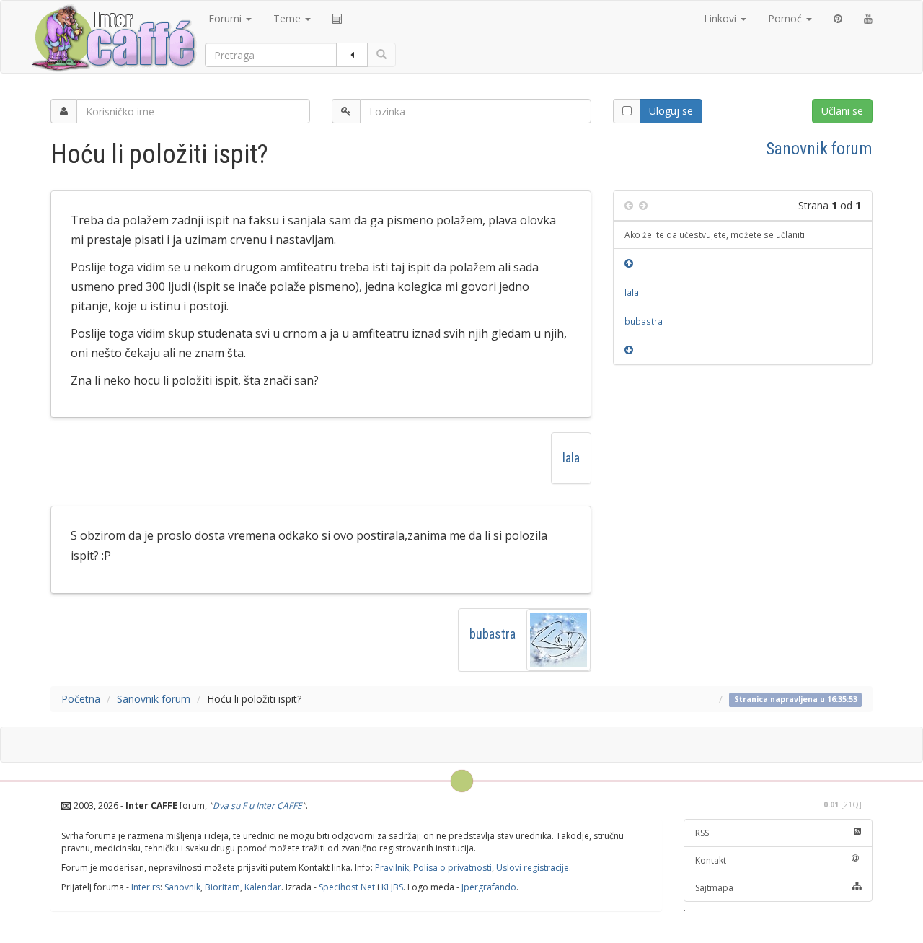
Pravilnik (392, 867)
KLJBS (392, 887)
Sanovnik (182, 887)
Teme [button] (288, 18)
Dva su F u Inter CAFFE (257, 805)
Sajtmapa (714, 888)
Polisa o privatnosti (452, 867)
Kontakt (710, 860)
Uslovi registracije (532, 867)
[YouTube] (868, 19)
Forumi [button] (226, 18)
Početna (80, 699)
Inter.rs (145, 887)
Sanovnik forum (819, 149)
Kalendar (262, 887)
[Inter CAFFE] (113, 38)
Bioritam (222, 887)
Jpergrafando (489, 887)
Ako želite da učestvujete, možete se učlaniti (714, 234)
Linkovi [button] (721, 18)
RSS (702, 833)
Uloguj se (671, 111)
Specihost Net (347, 887)
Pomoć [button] (786, 18)
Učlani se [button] (842, 111)
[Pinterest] (838, 19)
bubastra (492, 633)
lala (571, 457)
